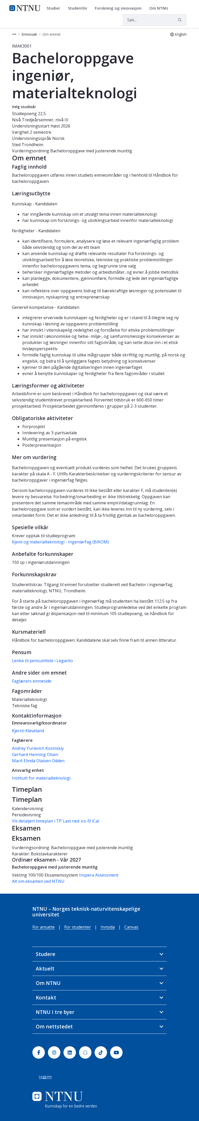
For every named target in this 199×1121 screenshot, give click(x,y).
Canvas (131, 927)
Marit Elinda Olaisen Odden (38, 761)
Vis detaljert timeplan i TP (37, 821)
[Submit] (180, 20)
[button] (14, 34)
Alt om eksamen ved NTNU (38, 881)
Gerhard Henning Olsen (35, 754)
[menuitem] (55, 8)
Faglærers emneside (31, 681)
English (181, 34)
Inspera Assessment (98, 875)
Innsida (108, 927)
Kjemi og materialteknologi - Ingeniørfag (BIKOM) (60, 542)
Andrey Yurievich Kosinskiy (38, 748)
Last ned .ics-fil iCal (81, 821)
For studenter (77, 927)
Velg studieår (24, 106)
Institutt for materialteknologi (41, 778)
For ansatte (43, 927)
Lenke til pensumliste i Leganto (42, 660)
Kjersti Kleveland (28, 731)
